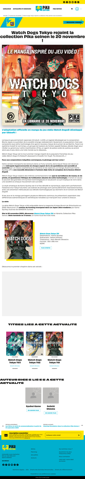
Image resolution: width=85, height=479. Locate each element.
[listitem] (64, 2)
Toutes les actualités (15, 15)
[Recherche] (72, 9)
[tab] (7, 9)
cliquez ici (27, 438)
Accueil (5, 15)
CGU (27, 469)
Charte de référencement (63, 469)
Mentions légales (18, 469)
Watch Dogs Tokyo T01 (49, 233)
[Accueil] (43, 9)
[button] (73, 22)
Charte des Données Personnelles (41, 469)
